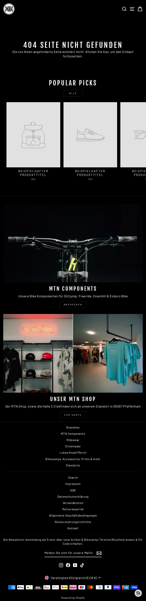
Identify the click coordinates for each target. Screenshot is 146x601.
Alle (73, 93)
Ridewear (73, 440)
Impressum (73, 483)
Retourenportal (73, 509)
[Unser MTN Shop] (73, 353)
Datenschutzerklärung (73, 496)
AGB (73, 490)
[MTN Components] (73, 243)
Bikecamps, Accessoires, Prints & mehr (73, 459)
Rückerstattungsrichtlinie (73, 522)
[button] (138, 593)
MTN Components (73, 433)
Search (73, 477)
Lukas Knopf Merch (73, 452)
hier (106, 52)
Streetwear (73, 446)
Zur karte (73, 414)
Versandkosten (73, 503)
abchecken (73, 304)
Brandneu (73, 427)
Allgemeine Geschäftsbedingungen (73, 515)
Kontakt (73, 528)
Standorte (73, 465)
